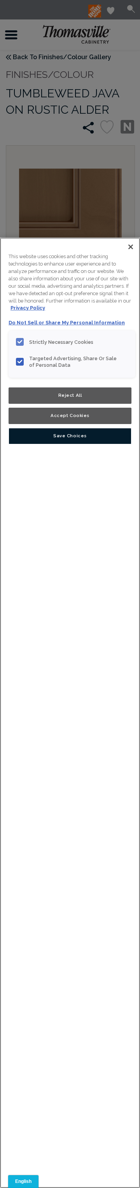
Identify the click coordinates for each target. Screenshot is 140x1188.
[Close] (130, 246)
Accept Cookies (70, 415)
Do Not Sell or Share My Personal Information (67, 323)
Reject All (70, 395)
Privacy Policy (27, 308)
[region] (70, 713)
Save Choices (70, 435)
